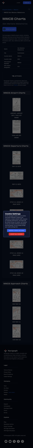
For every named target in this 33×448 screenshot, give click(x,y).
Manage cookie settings (16, 230)
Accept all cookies (16, 234)
